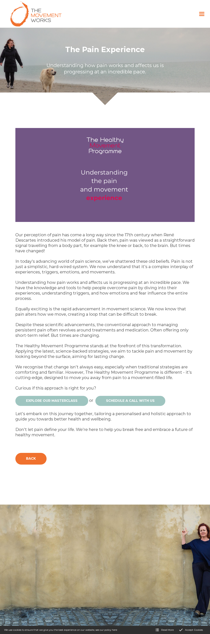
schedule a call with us (130, 401)
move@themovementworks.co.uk (49, 572)
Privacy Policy (74, 609)
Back (31, 458)
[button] (202, 14)
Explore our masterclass (52, 401)
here (114, 629)
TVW (59, 609)
